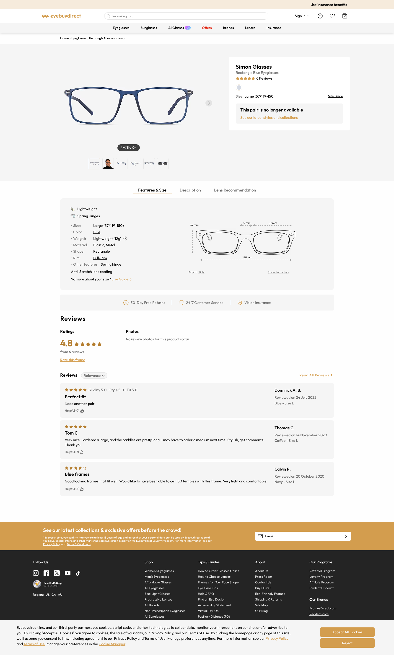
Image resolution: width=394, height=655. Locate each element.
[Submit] (108, 16)
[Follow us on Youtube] (67, 573)
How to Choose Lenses (214, 577)
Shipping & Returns (268, 599)
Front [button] (193, 272)
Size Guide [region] (335, 96)
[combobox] (186, 16)
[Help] (320, 16)
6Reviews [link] (264, 78)
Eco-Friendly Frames (270, 594)
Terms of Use (34, 644)
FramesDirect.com (322, 608)
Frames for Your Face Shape (218, 582)
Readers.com (319, 614)
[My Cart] (345, 16)
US (48, 595)
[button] (209, 103)
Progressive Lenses (158, 599)
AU (60, 595)
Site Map (261, 605)
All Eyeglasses (154, 588)
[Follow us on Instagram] (36, 573)
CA (54, 595)
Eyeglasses (270, 72)
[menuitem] (121, 28)
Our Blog (261, 611)
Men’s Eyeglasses (157, 577)
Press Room (263, 577)
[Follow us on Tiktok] (77, 573)
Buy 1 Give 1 (263, 588)
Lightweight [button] (87, 209)
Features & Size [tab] (152, 190)
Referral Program (322, 571)
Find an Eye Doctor (211, 599)
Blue (256, 72)
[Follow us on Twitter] (57, 573)
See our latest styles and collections (269, 117)
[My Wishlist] (332, 16)
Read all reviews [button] (314, 375)
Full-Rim (100, 258)
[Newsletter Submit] (346, 536)
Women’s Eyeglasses (159, 571)
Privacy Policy (51, 544)
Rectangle (244, 72)
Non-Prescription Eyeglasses (165, 611)
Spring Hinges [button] (88, 216)
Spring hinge (111, 264)
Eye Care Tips (208, 588)
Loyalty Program (321, 577)
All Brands (152, 605)
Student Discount (321, 588)
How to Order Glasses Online (218, 571)
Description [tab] (190, 190)
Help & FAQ (206, 594)
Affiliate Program (321, 582)
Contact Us (263, 582)
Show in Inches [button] (278, 272)
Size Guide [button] (119, 279)
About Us (261, 571)
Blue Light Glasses (157, 594)
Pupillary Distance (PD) (214, 616)
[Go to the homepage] (61, 16)
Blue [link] (96, 232)
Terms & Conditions (79, 544)
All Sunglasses (154, 616)
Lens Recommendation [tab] (235, 190)
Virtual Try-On (208, 611)
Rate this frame (72, 359)
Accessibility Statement (214, 605)
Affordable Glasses (158, 582)
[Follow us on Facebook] (46, 573)
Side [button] (201, 272)
